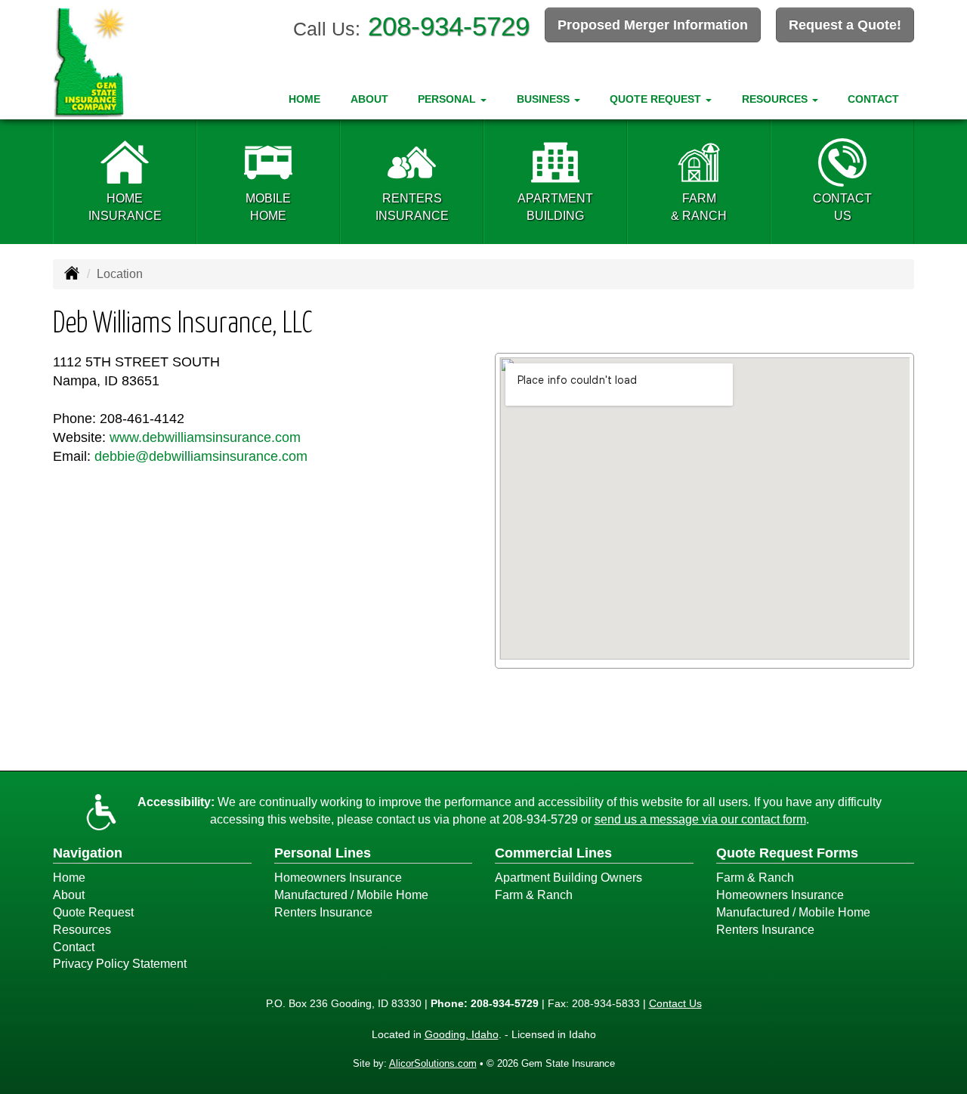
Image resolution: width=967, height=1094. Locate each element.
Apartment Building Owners (568, 877)
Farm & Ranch (534, 894)
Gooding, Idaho (462, 1034)
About (369, 99)
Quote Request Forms (787, 853)
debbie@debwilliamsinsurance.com (200, 456)
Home (304, 99)
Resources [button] (776, 99)
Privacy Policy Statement (120, 963)
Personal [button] (448, 99)
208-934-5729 (449, 26)
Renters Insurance (323, 912)
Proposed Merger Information (653, 24)
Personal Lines (322, 853)
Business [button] (545, 99)
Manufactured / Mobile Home (351, 894)
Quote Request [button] (657, 99)
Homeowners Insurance (338, 877)
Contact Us (675, 1003)
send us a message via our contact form (700, 819)
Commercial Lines (553, 853)
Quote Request (93, 912)
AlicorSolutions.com (433, 1063)
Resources (82, 929)
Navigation (87, 853)
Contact (873, 99)
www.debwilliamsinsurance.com (205, 437)
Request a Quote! (845, 24)
